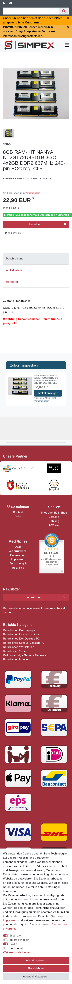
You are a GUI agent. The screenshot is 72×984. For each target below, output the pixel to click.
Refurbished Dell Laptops (19, 630)
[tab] (36, 258)
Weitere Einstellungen (17, 952)
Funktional (16, 948)
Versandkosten (32, 193)
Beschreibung (14, 258)
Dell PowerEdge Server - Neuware (24, 655)
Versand (54, 516)
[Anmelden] (4, 3)
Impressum (18, 559)
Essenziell (15, 935)
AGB (18, 546)
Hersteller (12, 281)
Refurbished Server (15, 651)
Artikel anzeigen (48, 393)
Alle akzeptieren (36, 960)
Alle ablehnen (36, 968)
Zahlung (54, 520)
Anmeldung (34, 597)
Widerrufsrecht (18, 550)
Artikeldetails (14, 270)
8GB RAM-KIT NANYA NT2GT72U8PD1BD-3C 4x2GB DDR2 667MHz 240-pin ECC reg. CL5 (46, 379)
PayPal (13, 943)
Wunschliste (14, 233)
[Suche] (64, 11)
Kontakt (18, 512)
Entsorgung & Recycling (18, 565)
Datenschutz (18, 555)
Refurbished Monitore (16, 659)
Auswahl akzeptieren (36, 976)
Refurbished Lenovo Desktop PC (23, 642)
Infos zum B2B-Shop (54, 512)
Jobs (18, 516)
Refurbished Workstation (18, 646)
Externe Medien (19, 939)
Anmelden (35, 224)
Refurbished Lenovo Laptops (21, 634)
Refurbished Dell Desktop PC (21, 638)
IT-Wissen (54, 525)
